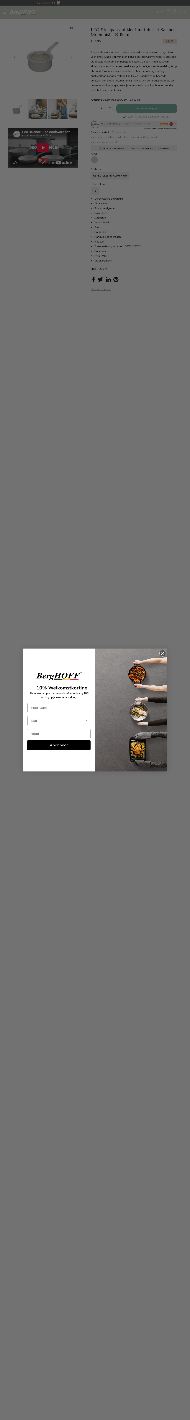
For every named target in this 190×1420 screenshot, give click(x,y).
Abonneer (59, 745)
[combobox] (58, 720)
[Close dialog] (162, 653)
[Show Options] (87, 720)
